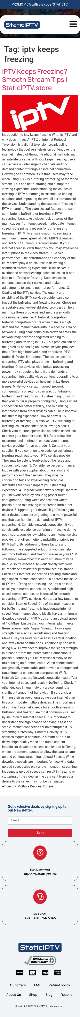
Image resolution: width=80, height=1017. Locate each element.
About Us (13, 994)
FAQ (37, 985)
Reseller (67, 994)
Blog (49, 994)
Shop (33, 994)
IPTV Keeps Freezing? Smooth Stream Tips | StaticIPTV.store (34, 79)
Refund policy (59, 985)
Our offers (18, 985)
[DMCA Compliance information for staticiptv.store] (40, 960)
